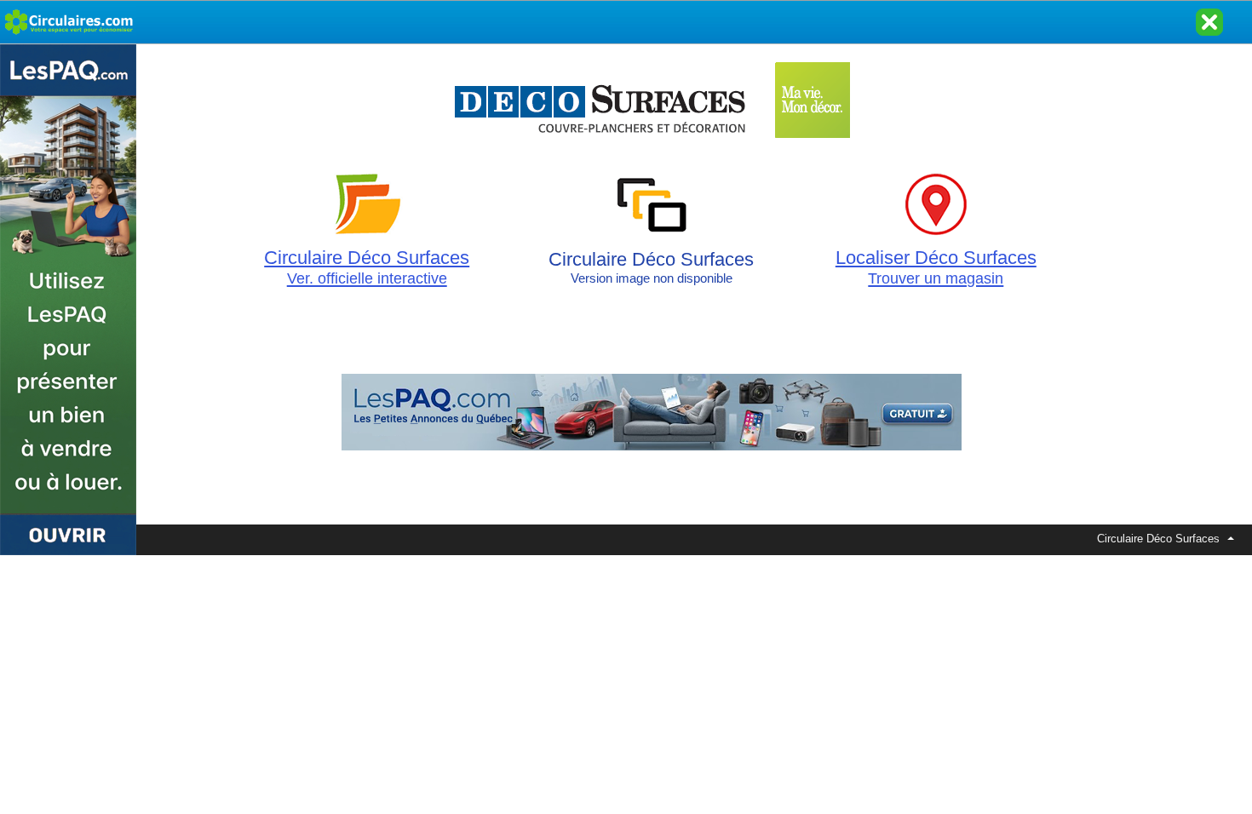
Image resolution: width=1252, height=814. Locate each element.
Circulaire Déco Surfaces (366, 267)
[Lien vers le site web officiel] (651, 145)
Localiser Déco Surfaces (936, 267)
